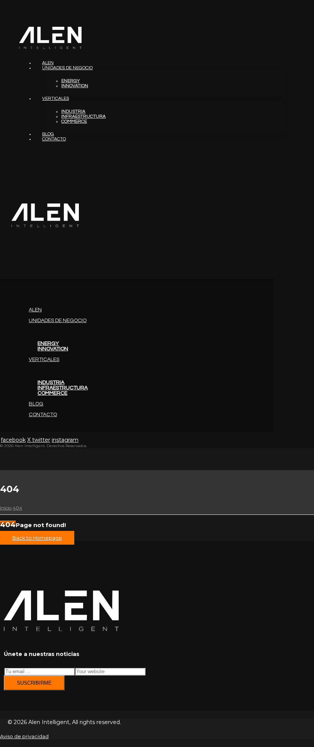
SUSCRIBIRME (34, 683)
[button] (0, 267)
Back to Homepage (37, 538)
